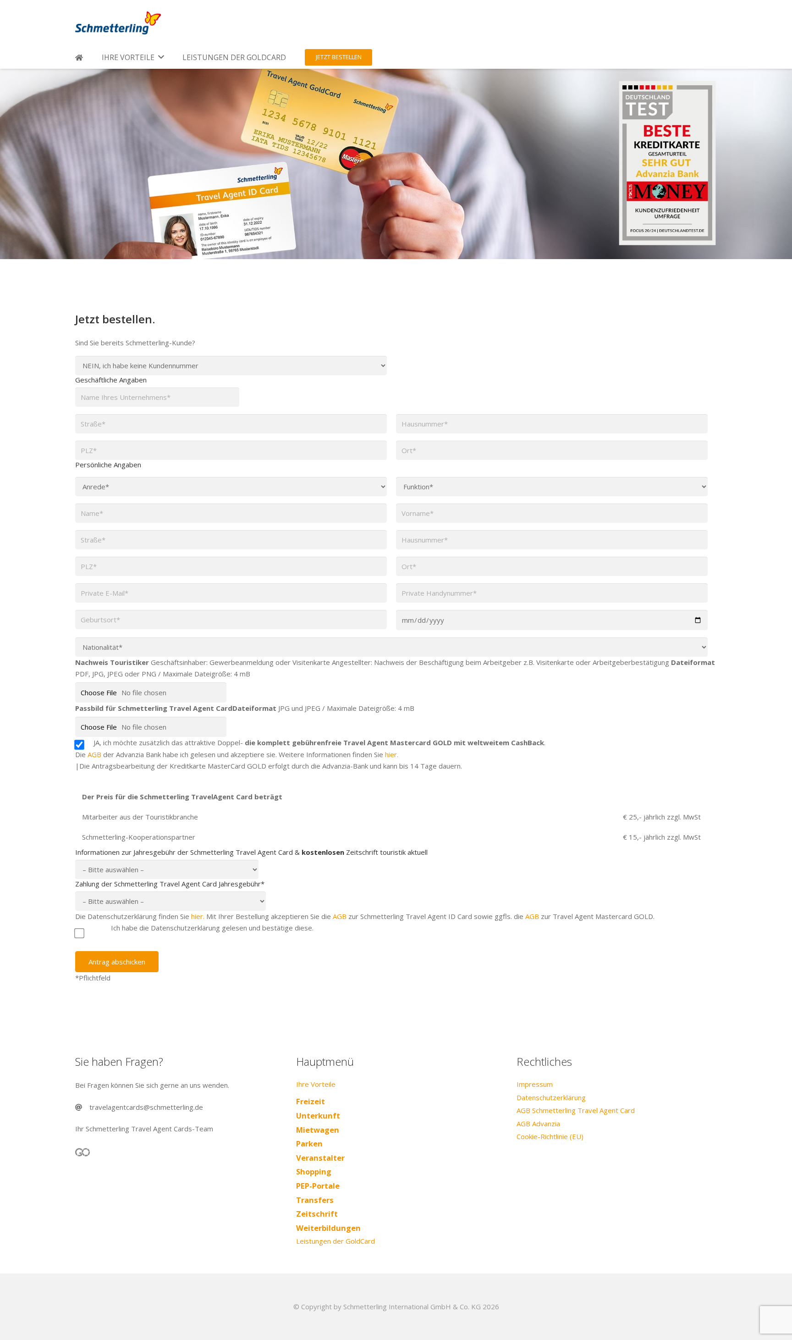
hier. (391, 754)
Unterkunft (318, 1115)
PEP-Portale (318, 1185)
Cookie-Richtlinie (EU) (550, 1136)
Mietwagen (317, 1129)
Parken (309, 1143)
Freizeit (310, 1101)
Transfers (315, 1200)
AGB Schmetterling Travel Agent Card (576, 1110)
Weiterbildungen (328, 1228)
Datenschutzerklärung (551, 1097)
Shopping (313, 1171)
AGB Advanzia (538, 1123)
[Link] (118, 22)
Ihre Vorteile (316, 1084)
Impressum (535, 1084)
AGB (94, 754)
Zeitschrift (317, 1213)
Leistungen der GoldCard (335, 1241)
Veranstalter (320, 1157)
